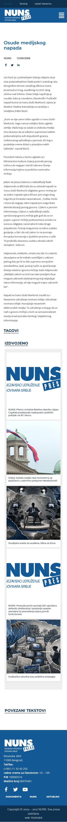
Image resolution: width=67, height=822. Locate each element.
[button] (58, 15)
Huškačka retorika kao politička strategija (31, 676)
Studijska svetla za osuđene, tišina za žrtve (31, 543)
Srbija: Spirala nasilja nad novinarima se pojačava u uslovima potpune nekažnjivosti (32, 479)
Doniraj (23, 3)
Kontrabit (36, 817)
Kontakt (8, 3)
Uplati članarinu (43, 3)
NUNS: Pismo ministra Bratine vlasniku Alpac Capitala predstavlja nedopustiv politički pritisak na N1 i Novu (33, 412)
